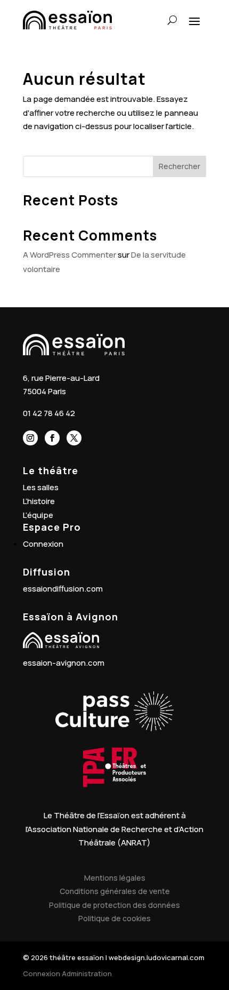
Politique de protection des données (114, 905)
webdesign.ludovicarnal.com (157, 957)
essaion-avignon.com (63, 662)
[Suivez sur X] (74, 437)
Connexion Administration (67, 973)
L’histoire (39, 501)
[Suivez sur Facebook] (52, 437)
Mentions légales (114, 878)
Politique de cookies (114, 918)
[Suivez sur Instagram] (30, 437)
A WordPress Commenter (69, 254)
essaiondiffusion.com (63, 588)
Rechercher (179, 166)
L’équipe (38, 515)
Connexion (43, 543)
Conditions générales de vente (115, 891)
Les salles (41, 487)
